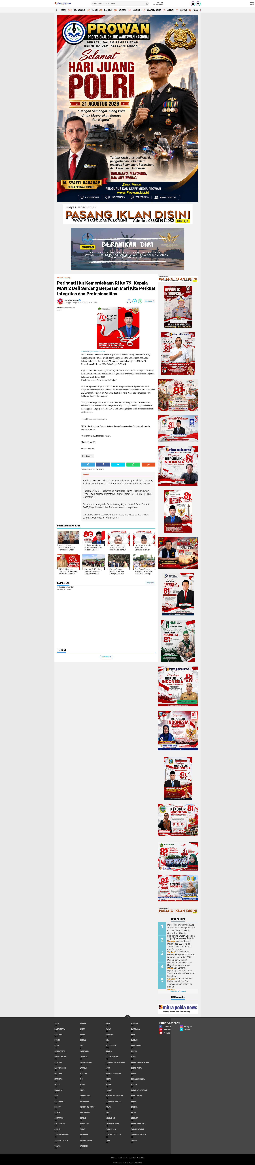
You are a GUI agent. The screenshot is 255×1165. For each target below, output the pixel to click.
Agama (83, 1023)
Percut (57, 1107)
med (82, 1079)
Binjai (82, 1034)
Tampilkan (149, 583)
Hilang (109, 1051)
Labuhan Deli (60, 1068)
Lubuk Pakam (136, 1068)
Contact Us (122, 1158)
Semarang (58, 1118)
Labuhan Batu (86, 1062)
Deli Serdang (79, 10)
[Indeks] (193, 4)
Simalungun (59, 1124)
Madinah (170, 10)
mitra (57, 1085)
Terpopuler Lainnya (178, 991)
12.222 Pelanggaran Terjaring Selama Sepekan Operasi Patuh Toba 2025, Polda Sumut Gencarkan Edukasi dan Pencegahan (181, 944)
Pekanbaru (59, 1101)
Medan (63, 10)
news (82, 1090)
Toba (108, 1140)
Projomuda (85, 1112)
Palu (56, 1096)
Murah (108, 1085)
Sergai (83, 1118)
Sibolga (134, 1118)
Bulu (133, 1034)
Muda (82, 1085)
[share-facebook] (129, 301)
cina (107, 1040)
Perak (133, 1101)
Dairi (56, 1046)
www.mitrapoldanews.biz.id (93, 351)
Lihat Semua (106, 657)
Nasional (108, 10)
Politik (134, 1107)
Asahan (134, 1023)
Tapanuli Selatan (113, 1135)
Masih (134, 1073)
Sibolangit (110, 1118)
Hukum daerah (60, 1057)
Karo (133, 1057)
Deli (82, 1046)
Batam (108, 1029)
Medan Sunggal (138, 1079)
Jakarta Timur (112, 1057)
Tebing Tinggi (86, 1140)
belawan (58, 1034)
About (113, 1158)
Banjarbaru (59, 1029)
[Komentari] (148, 465)
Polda (195, 10)
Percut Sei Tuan (87, 1107)
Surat (82, 1129)
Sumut (57, 1129)
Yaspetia (84, 1146)
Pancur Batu (85, 1096)
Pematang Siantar (114, 1101)
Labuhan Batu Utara (140, 1062)
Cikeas (83, 1040)
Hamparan (84, 1051)
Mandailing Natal (113, 1073)
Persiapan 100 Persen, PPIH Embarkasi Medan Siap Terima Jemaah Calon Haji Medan (180, 982)
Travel (57, 1146)
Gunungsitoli (60, 1051)
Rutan (134, 1112)
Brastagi (109, 1034)
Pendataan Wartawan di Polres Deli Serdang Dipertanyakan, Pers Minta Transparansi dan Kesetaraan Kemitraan (181, 970)
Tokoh (134, 1140)
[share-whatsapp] (140, 301)
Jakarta (122, 10)
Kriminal (58, 1062)
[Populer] (198, 4)
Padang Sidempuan (139, 1090)
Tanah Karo (111, 1129)
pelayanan (84, 1101)
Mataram (58, 1079)
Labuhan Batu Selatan (115, 1062)
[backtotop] (127, 1017)
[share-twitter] (134, 301)
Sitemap (140, 1158)
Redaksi (132, 1158)
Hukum (95, 10)
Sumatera (84, 1124)
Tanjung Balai (137, 1129)
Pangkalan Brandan (114, 1096)
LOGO (108, 1068)
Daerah (134, 1040)
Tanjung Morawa (61, 1135)
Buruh (57, 1040)
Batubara (135, 1029)
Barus (82, 1029)
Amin (108, 1023)
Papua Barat (136, 1096)
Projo (57, 1112)
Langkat (136, 10)
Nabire (134, 1085)
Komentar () (149, 301)
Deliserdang (136, 1046)
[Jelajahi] (252, 3)
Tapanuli (84, 1135)
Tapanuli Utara (61, 1140)
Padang (109, 1090)
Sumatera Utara (154, 10)
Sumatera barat (113, 1124)
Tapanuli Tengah (138, 1135)
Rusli (108, 1112)
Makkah (183, 10)
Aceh (56, 1023)
